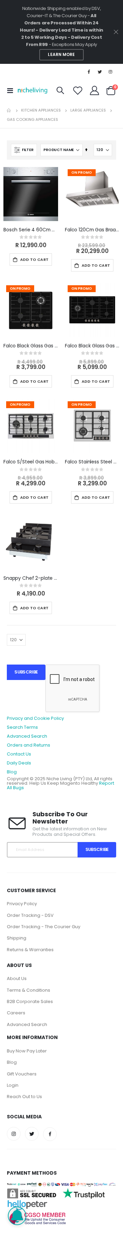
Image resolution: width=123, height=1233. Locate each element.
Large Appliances (88, 110)
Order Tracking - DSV (30, 915)
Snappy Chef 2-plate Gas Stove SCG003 (30, 578)
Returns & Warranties (30, 949)
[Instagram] (111, 72)
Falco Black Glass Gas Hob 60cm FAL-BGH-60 (30, 346)
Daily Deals (19, 763)
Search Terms (22, 727)
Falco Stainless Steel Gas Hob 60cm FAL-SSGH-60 (92, 462)
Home (9, 110)
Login (12, 1085)
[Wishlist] (78, 90)
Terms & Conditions (28, 990)
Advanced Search (27, 736)
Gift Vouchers (22, 1074)
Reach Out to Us (24, 1096)
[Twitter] (100, 72)
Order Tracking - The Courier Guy (43, 926)
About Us (17, 978)
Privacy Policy (22, 903)
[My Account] (94, 90)
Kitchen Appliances (41, 110)
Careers (16, 1013)
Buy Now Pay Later (27, 1051)
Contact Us (19, 754)
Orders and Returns (28, 745)
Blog (12, 772)
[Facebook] (89, 72)
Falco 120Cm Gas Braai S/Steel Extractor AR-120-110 (92, 230)
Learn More (61, 54)
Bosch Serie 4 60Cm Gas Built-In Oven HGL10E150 (30, 230)
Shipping (16, 938)
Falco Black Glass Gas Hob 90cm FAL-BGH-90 (92, 346)
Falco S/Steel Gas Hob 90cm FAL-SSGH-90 (30, 462)
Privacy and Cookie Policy (35, 718)
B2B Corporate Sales (30, 1001)
